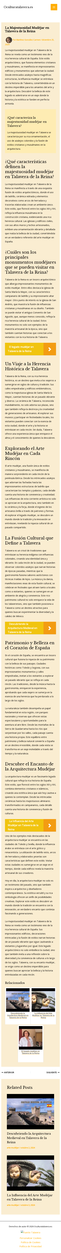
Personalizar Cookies (30, 1238)
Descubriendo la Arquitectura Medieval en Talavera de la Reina (29, 1138)
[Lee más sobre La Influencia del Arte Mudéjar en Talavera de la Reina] (30, 1173)
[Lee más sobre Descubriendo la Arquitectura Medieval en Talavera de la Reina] (30, 1111)
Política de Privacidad (30, 1246)
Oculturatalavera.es (18, 7)
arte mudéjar (13, 1147)
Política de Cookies (30, 1242)
